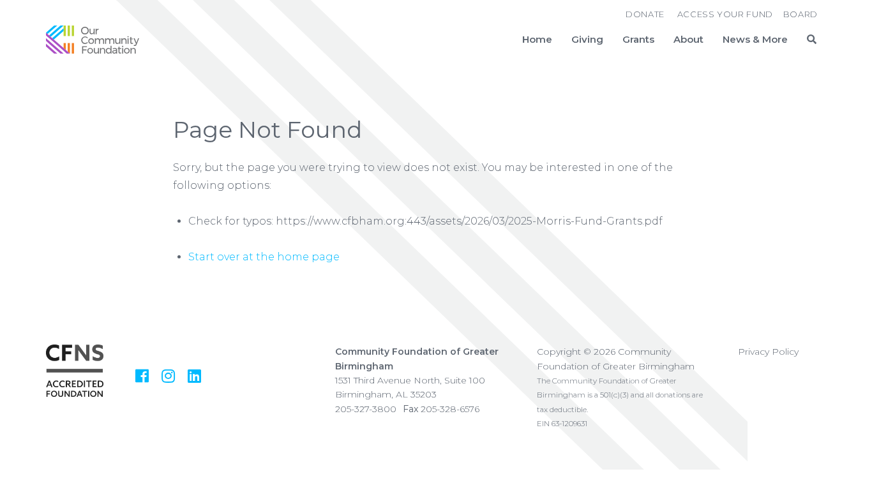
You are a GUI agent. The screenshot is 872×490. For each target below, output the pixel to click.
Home (537, 39)
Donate (645, 14)
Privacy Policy (768, 351)
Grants (638, 39)
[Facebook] (142, 376)
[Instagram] (168, 376)
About (688, 39)
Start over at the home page (264, 257)
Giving (587, 39)
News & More (755, 39)
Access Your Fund (725, 14)
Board (800, 14)
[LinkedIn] (194, 376)
